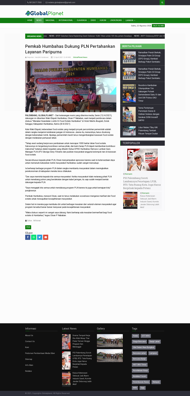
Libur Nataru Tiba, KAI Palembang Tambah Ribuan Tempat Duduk (148, 130)
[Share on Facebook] (27, 237)
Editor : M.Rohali (34, 221)
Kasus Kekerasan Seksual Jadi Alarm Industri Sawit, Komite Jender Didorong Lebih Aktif (149, 201)
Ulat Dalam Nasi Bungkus (143, 347)
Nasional (50, 20)
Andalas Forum (139, 376)
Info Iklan (29, 365)
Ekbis (93, 20)
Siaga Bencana (139, 341)
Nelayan (156, 382)
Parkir (135, 336)
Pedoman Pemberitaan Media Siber (40, 353)
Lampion (153, 353)
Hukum (103, 20)
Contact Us (30, 341)
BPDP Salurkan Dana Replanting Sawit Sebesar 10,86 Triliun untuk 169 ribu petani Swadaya (82, 36)
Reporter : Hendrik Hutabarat (37, 57)
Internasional (66, 20)
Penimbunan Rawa (141, 382)
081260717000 (35, 2)
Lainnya (129, 20)
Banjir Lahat (154, 341)
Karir (27, 347)
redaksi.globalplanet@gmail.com (61, 2)
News (39, 20)
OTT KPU (146, 336)
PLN (28, 227)
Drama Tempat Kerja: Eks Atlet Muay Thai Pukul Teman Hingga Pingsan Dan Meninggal (81, 341)
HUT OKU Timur (139, 365)
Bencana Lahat (139, 353)
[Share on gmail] (45, 237)
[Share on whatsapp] (33, 237)
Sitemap (28, 359)
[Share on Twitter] (39, 237)
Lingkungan (116, 20)
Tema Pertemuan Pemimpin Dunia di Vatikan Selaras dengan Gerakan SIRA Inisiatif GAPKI (148, 114)
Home (29, 20)
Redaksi (28, 371)
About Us (29, 335)
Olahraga (82, 20)
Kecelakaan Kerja (140, 370)
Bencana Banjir (139, 359)
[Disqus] (70, 279)
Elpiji (142, 388)
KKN (135, 388)
